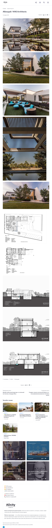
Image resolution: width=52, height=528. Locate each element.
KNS (12, 379)
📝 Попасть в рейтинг (9, 493)
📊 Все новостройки (9, 490)
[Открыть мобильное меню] (48, 2)
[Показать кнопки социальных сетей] (36, 2)
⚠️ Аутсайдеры (7, 489)
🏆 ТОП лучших (8, 486)
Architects (6, 379)
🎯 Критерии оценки (9, 495)
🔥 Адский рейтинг (8, 487)
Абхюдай (17, 379)
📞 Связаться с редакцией (10, 496)
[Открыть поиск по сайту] (44, 2)
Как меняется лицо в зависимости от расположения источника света (37, 473)
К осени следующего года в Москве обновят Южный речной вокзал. (37, 452)
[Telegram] (4, 527)
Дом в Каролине (9, 471)
